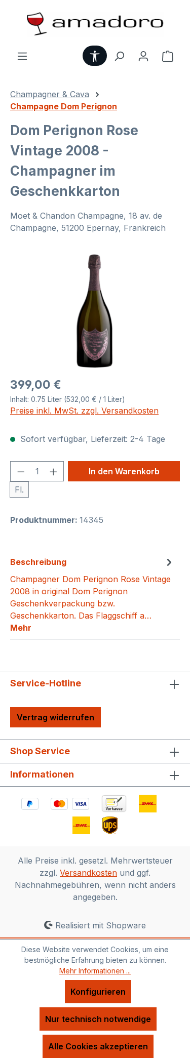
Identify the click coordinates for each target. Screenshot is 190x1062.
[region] (95, 311)
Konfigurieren (98, 992)
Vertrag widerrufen (55, 717)
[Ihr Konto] (143, 56)
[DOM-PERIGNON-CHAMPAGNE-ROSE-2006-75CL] (95, 311)
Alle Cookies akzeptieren (98, 1046)
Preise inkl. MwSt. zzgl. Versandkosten (84, 410)
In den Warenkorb (124, 471)
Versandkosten (88, 873)
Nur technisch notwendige (98, 1019)
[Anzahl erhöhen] (53, 471)
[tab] (92, 594)
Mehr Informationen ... (95, 970)
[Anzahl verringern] (20, 471)
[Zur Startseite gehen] (95, 24)
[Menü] (22, 56)
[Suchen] (119, 56)
